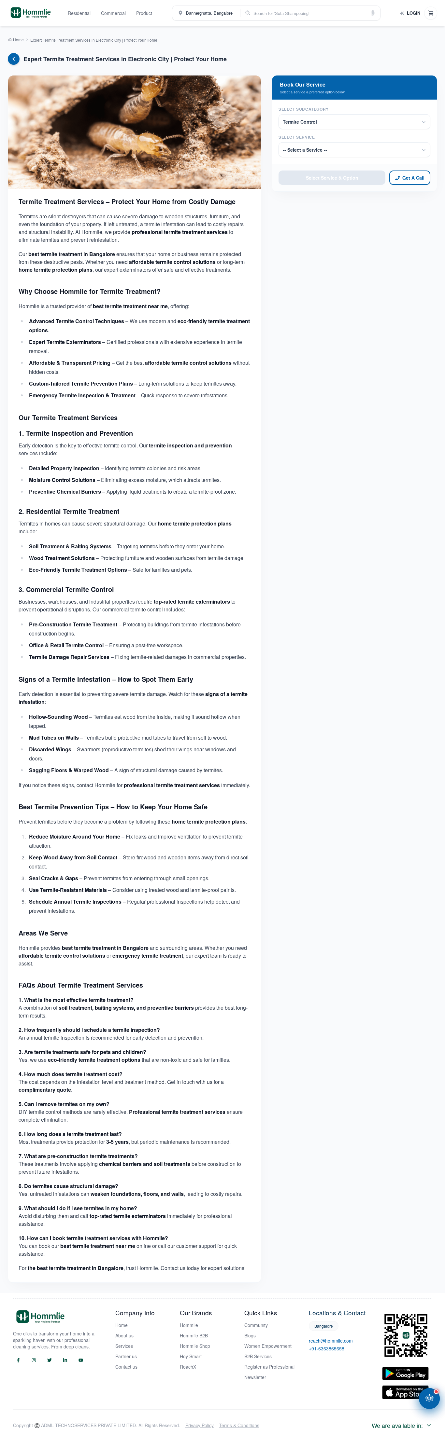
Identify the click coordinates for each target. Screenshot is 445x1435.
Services (124, 1346)
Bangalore (323, 1326)
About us (124, 1335)
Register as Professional (269, 1366)
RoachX (188, 1366)
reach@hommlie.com (331, 1340)
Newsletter (255, 1377)
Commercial (113, 13)
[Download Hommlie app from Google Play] (405, 1373)
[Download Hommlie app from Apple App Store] (405, 1392)
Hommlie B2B (194, 1335)
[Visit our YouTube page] (81, 1360)
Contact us (126, 1366)
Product (144, 13)
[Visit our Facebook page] (18, 1360)
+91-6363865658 (326, 1348)
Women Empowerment (268, 1346)
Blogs (250, 1335)
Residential (79, 13)
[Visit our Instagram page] (34, 1360)
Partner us (126, 1356)
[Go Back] (14, 59)
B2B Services (258, 1356)
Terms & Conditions (239, 1425)
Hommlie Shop (195, 1346)
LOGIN (413, 13)
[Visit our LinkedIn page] (65, 1360)
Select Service (297, 137)
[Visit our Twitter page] (49, 1360)
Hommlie (189, 1325)
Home (121, 1325)
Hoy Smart (191, 1356)
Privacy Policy (199, 1425)
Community (256, 1325)
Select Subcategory (304, 109)
